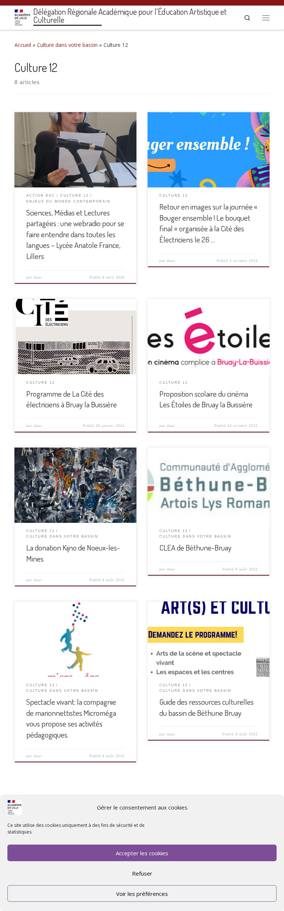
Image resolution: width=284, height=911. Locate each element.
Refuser (142, 873)
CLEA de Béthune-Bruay (195, 547)
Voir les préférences (142, 893)
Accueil (22, 44)
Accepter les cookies (142, 853)
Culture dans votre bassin (67, 44)
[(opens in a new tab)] (209, 336)
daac (38, 277)
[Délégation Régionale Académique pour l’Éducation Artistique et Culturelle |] (22, 16)
